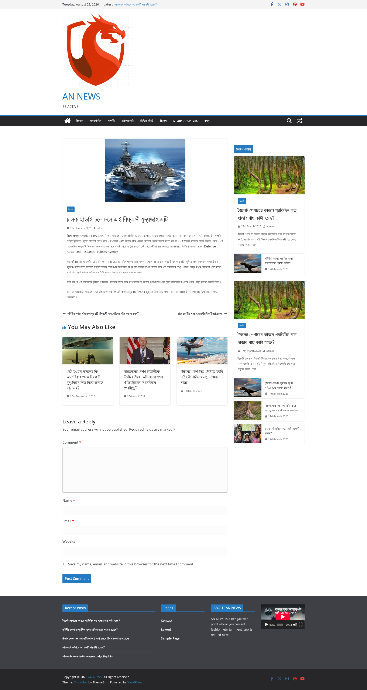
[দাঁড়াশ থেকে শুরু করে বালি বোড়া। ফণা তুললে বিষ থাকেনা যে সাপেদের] (247, 411)
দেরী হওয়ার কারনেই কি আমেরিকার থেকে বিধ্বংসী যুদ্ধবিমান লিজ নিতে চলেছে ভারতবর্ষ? (85, 379)
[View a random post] (299, 121)
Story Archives (185, 121)
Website (68, 541)
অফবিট (111, 121)
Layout (166, 629)
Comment (71, 442)
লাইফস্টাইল (95, 121)
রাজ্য (207, 121)
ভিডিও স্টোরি (146, 121)
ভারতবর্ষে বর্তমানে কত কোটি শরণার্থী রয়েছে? (135, 4)
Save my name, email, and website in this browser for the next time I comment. (131, 564)
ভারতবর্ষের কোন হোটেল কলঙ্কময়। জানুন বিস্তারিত (87, 656)
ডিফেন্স (163, 121)
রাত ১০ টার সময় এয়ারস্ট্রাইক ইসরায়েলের (200, 313)
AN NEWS (81, 96)
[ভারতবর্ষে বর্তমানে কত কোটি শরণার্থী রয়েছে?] (247, 434)
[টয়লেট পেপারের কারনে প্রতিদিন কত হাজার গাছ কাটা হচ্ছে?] (269, 175)
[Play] (266, 625)
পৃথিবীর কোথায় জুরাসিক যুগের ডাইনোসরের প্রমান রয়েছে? (279, 260)
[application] (283, 616)
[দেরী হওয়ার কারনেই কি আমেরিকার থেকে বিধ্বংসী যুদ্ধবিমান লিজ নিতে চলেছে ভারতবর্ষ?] (87, 340)
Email (68, 521)
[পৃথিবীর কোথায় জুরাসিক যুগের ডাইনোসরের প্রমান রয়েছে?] (247, 264)
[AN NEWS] (67, 121)
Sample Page (170, 638)
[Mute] (295, 625)
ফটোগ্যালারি (128, 121)
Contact (166, 620)
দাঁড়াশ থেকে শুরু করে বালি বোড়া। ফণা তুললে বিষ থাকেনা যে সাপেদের (281, 408)
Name (68, 500)
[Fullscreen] (300, 625)
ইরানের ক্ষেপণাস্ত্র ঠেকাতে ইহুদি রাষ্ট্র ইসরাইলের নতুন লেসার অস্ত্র (202, 376)
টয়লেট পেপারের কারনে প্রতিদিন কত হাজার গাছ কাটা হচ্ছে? (267, 214)
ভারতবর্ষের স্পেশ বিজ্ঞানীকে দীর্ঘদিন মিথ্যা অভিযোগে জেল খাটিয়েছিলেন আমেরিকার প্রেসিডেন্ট (143, 379)
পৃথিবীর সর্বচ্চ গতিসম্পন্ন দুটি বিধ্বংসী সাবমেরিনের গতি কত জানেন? (103, 313)
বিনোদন (79, 121)
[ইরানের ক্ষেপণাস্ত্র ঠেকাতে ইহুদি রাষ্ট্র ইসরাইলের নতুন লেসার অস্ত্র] (202, 340)
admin (100, 228)
